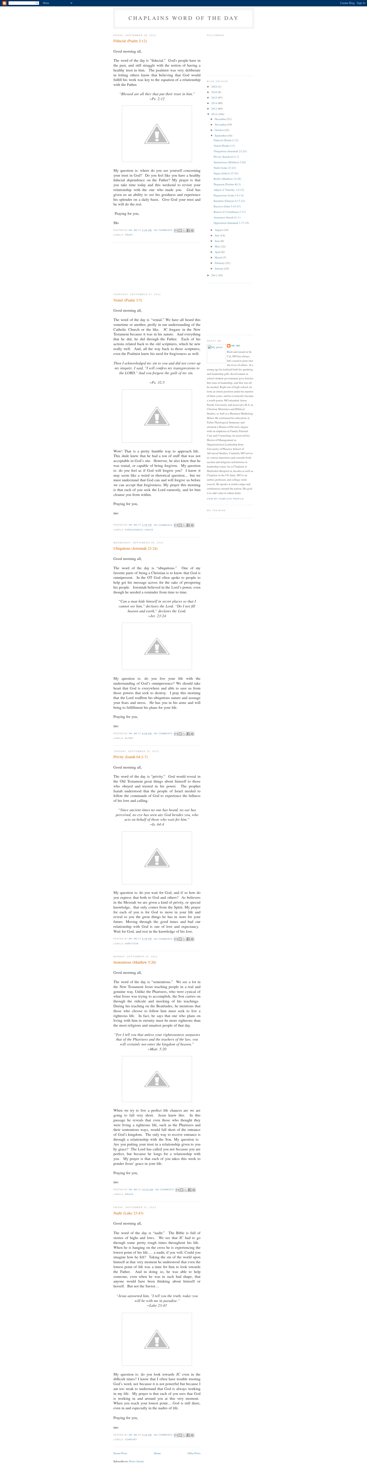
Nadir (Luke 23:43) (128, 1212)
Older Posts (194, 1453)
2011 (214, 275)
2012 (214, 114)
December (221, 119)
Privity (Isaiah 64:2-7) (130, 756)
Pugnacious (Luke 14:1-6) (229, 195)
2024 (214, 86)
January (219, 268)
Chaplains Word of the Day (183, 17)
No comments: (164, 230)
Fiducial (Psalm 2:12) (130, 40)
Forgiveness (134, 530)
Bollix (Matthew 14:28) (227, 179)
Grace (149, 530)
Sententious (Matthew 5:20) (134, 962)
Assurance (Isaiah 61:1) (227, 217)
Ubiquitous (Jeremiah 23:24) (135, 548)
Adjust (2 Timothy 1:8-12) (229, 190)
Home (157, 1453)
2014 (214, 103)
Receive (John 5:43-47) (227, 206)
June (218, 241)
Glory (129, 738)
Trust (129, 235)
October (219, 130)
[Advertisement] (134, 268)
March (219, 257)
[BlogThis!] (180, 230)
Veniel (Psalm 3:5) (127, 300)
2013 (214, 108)
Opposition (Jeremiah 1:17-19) (231, 223)
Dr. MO (235, 346)
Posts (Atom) (136, 1461)
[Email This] (176, 230)
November (221, 124)
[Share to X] (184, 230)
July (217, 235)
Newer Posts (120, 1453)
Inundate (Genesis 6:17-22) (229, 201)
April (218, 252)
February (220, 263)
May (218, 246)
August (219, 230)
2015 (214, 97)
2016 (214, 92)
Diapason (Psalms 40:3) (227, 184)
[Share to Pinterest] (192, 230)
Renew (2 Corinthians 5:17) (230, 212)
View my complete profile (225, 499)
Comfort (131, 1439)
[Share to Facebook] (188, 230)
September (221, 135)
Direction (131, 943)
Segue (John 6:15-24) (226, 173)
